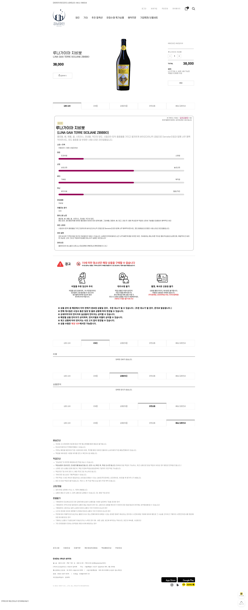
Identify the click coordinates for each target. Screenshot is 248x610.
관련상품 (152, 106)
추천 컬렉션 (97, 18)
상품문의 (123, 106)
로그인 (144, 9)
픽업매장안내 (106, 548)
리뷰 (95, 106)
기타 (85, 18)
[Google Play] (186, 582)
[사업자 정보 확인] (115, 570)
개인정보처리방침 (91, 548)
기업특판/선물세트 (149, 18)
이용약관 (77, 548)
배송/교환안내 (181, 106)
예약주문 (132, 18)
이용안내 (66, 548)
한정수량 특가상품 (115, 18)
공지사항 (56, 548)
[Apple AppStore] (169, 582)
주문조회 (165, 9)
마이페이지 (176, 9)
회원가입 (154, 9)
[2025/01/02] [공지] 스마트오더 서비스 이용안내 (70, 3)
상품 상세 (67, 106)
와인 (77, 18)
